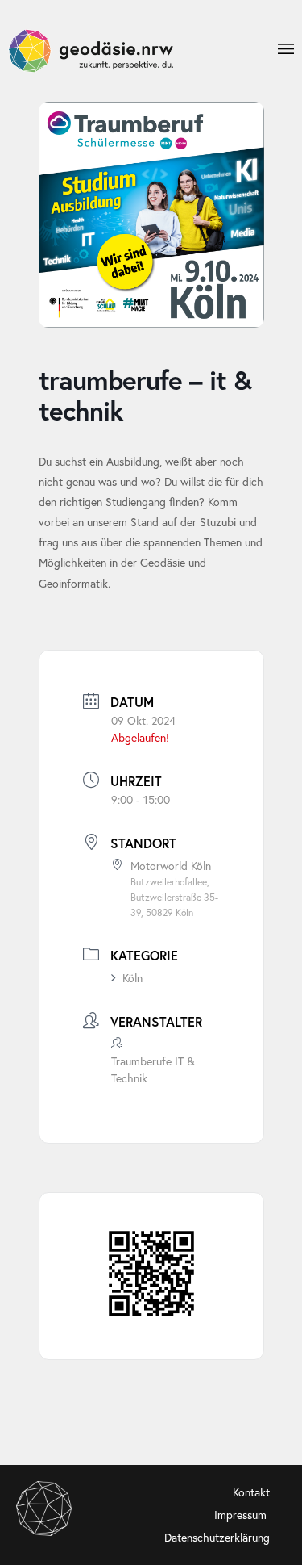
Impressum (242, 1514)
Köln (132, 977)
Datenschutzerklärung (217, 1537)
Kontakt (251, 1492)
